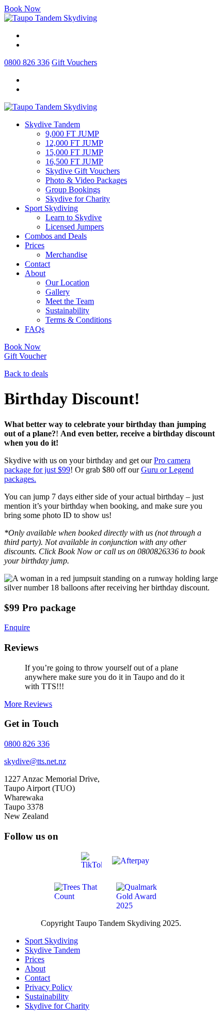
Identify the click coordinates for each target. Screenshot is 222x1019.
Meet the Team (69, 301)
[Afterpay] (134, 860)
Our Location (67, 282)
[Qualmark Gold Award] (142, 895)
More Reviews (28, 703)
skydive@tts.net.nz (35, 761)
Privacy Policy (48, 987)
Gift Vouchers (74, 62)
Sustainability (67, 310)
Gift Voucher (25, 356)
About (35, 273)
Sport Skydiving (51, 208)
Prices (34, 245)
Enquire (17, 627)
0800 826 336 (27, 62)
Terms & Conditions (78, 319)
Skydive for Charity (77, 198)
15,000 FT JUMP (74, 152)
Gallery (57, 291)
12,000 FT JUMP (74, 143)
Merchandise (66, 254)
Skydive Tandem (52, 124)
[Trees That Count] (80, 890)
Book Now (22, 8)
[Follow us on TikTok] (91, 859)
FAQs (34, 329)
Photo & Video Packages (86, 180)
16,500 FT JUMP (74, 161)
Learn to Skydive (73, 217)
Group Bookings (72, 189)
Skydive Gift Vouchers (82, 170)
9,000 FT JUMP (72, 133)
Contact (37, 264)
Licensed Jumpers (74, 226)
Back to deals (26, 373)
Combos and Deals (56, 236)
